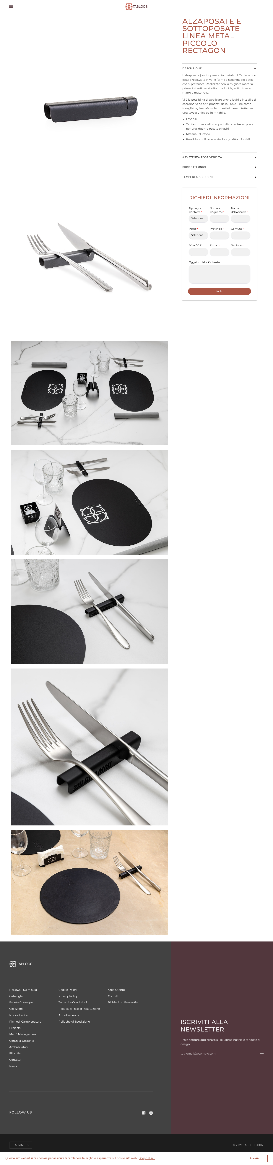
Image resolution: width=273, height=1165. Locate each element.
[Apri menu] (14, 6)
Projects (14, 1028)
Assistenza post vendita (202, 157)
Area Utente (116, 990)
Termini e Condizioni (72, 1002)
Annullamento (68, 1015)
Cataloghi (16, 996)
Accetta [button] (254, 1158)
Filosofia (15, 1053)
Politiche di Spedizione (74, 1021)
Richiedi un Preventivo (123, 1002)
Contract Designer (21, 1040)
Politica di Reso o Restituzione (79, 1008)
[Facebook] (144, 1113)
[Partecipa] (259, 1054)
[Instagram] (151, 1113)
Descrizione (192, 68)
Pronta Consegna (21, 1002)
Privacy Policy (67, 996)
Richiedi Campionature (25, 1021)
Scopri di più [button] (147, 1158)
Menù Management (23, 1034)
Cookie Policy (67, 990)
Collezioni (16, 1008)
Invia (219, 291)
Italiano (19, 1145)
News (13, 1066)
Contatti (15, 1059)
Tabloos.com (253, 1145)
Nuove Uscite (18, 1015)
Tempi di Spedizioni (197, 177)
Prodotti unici (194, 167)
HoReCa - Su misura (23, 990)
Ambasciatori (18, 1047)
